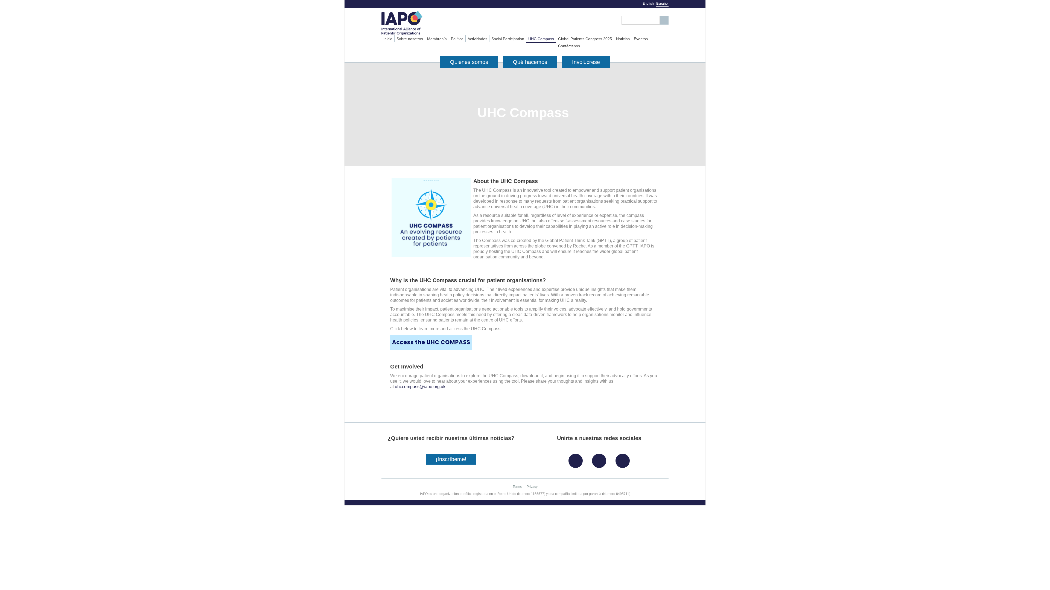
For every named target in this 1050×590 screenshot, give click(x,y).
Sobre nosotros (409, 39)
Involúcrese (586, 62)
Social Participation (507, 39)
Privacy (532, 487)
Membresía (437, 39)
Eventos (641, 39)
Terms (517, 487)
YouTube (624, 458)
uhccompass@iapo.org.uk (420, 386)
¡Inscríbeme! (451, 459)
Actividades (477, 39)
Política (457, 39)
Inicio (387, 39)
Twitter (600, 458)
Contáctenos (569, 46)
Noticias (623, 39)
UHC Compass (541, 39)
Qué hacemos (530, 62)
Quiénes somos (469, 62)
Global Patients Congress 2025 (585, 39)
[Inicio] (411, 23)
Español (662, 3)
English (648, 3)
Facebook (577, 458)
